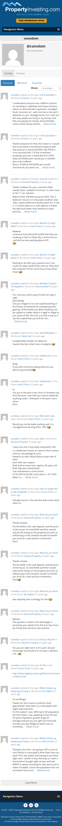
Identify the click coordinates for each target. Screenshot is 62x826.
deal (42, 438)
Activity (8, 73)
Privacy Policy (37, 812)
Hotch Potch (36, 226)
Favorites (37, 83)
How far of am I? (48, 179)
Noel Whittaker (47, 333)
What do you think (49, 514)
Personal (8, 83)
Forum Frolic (47, 492)
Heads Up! (26, 336)
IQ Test (43, 665)
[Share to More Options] (36, 805)
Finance (25, 98)
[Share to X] (31, 805)
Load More (31, 782)
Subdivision (45, 355)
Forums (21, 73)
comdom (15, 95)
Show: (34, 88)
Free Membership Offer (31, 21)
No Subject (29, 594)
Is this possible (47, 95)
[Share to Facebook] (26, 805)
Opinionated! (42, 286)
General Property (29, 182)
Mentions (22, 83)
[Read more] (50, 124)
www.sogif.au (52, 821)
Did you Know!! (47, 639)
